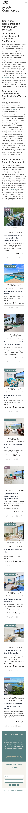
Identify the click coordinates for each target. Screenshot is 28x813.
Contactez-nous (13, 189)
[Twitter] (13, 785)
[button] (25, 2)
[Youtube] (15, 785)
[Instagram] (18, 785)
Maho (14, 109)
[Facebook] (10, 785)
